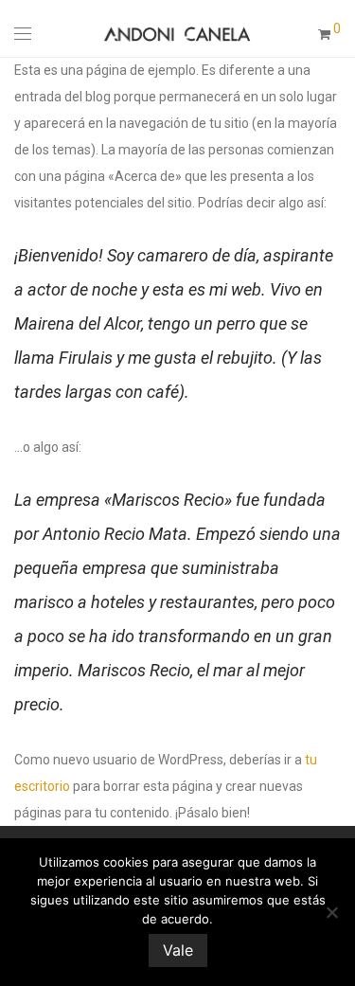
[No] (331, 912)
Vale (178, 950)
